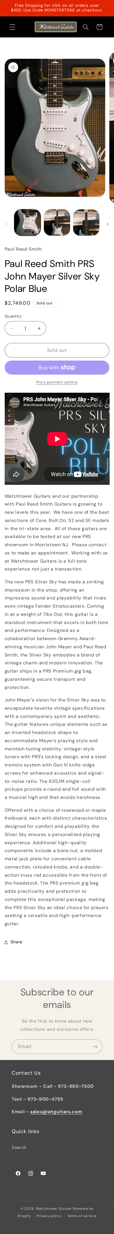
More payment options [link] (57, 382)
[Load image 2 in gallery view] (57, 222)
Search (19, 1147)
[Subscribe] (95, 1046)
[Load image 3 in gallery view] (86, 222)
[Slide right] (107, 224)
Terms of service (82, 1216)
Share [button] (17, 942)
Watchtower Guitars (54, 1209)
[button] (12, 27)
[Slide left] (6, 224)
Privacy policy (49, 1216)
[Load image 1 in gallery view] (27, 222)
